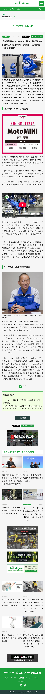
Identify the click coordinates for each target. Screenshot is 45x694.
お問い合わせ (22, 681)
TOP (3, 15)
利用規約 (21, 678)
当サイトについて (10, 678)
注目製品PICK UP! (7, 17)
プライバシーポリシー (33, 678)
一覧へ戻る (22, 418)
